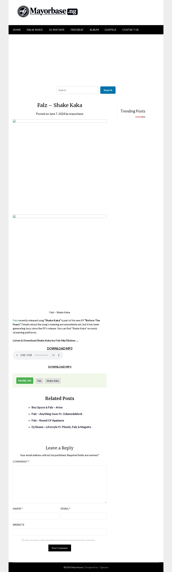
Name (18, 508)
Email (66, 508)
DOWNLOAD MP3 (59, 366)
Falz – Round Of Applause (48, 420)
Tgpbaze (103, 567)
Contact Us (130, 29)
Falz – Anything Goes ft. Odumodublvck (57, 414)
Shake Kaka (53, 380)
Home (17, 29)
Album (94, 29)
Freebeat (77, 29)
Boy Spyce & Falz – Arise (47, 407)
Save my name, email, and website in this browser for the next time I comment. (60, 540)
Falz (39, 380)
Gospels (110, 29)
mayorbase (76, 114)
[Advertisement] (86, 59)
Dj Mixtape (57, 29)
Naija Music (35, 29)
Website (18, 524)
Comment (21, 461)
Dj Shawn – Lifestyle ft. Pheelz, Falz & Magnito (61, 427)
